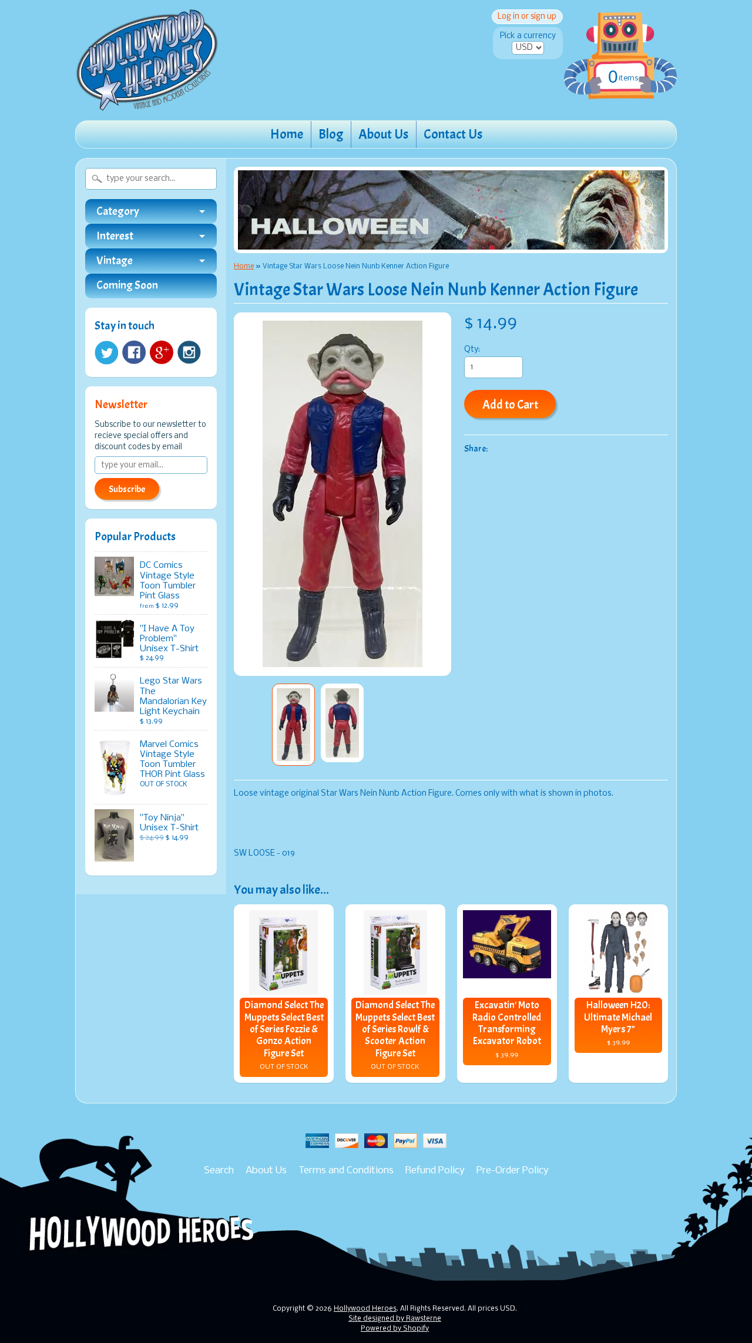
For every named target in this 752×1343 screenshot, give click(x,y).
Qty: (472, 349)
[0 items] (620, 43)
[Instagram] (189, 352)
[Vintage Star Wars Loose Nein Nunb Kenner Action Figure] (293, 725)
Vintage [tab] (114, 261)
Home (286, 134)
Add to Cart (510, 404)
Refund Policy (435, 1170)
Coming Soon (127, 285)
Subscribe (127, 489)
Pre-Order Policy (512, 1170)
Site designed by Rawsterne (394, 1318)
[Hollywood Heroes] (147, 103)
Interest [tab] (114, 236)
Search (219, 1170)
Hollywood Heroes (365, 1308)
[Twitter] (106, 353)
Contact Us (453, 134)
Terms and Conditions (346, 1170)
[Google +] (161, 352)
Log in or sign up (527, 16)
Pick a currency (528, 36)
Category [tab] (117, 211)
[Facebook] (134, 352)
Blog (330, 134)
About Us (383, 134)
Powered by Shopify (395, 1328)
